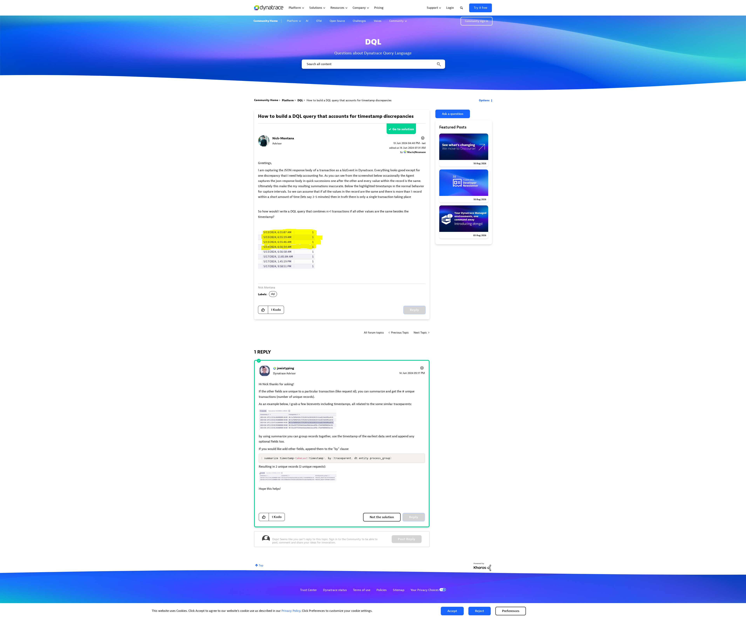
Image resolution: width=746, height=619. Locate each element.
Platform (292, 21)
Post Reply (406, 539)
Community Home (266, 21)
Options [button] (484, 100)
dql (273, 294)
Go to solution (403, 129)
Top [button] (261, 565)
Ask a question (452, 114)
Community (396, 21)
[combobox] (373, 64)
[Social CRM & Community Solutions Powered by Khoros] (482, 566)
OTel (319, 21)
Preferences (510, 611)
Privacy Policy (290, 611)
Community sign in (476, 21)
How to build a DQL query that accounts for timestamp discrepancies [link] (349, 100)
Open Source (337, 21)
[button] (452, 611)
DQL (300, 100)
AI (307, 21)
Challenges (359, 21)
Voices (377, 21)
